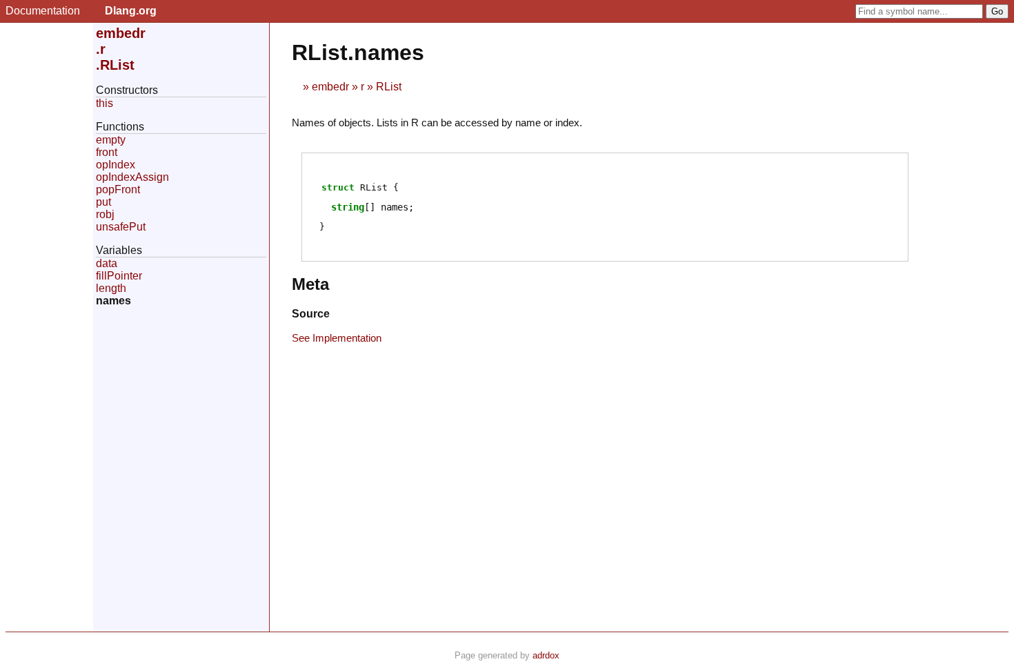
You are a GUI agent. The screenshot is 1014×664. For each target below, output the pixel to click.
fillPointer (119, 276)
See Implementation (336, 338)
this (104, 103)
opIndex (115, 164)
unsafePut (121, 227)
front (106, 152)
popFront (118, 189)
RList (388, 86)
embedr (330, 86)
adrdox (546, 655)
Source (311, 314)
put (103, 202)
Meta (310, 284)
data (106, 263)
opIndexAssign (132, 177)
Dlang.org (131, 11)
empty (111, 140)
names (113, 300)
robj (105, 214)
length (111, 288)
